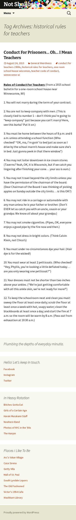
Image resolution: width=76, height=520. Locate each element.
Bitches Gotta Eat (13, 404)
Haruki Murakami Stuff (15, 416)
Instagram (9, 375)
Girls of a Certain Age (15, 410)
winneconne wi (12, 74)
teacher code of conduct (45, 71)
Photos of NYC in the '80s (17, 427)
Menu (7, 13)
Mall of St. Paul (11, 474)
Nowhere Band (12, 422)
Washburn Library (13, 497)
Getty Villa (9, 469)
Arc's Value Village (13, 457)
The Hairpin (10, 433)
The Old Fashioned (14, 486)
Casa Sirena (10, 463)
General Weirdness (41, 63)
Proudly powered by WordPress (21, 512)
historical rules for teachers (37, 67)
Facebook (9, 369)
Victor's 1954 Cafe (13, 492)
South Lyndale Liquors (16, 480)
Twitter (8, 380)
